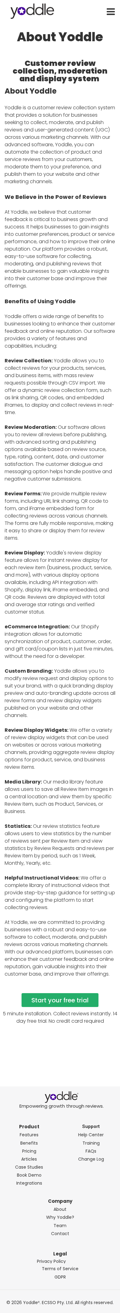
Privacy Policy (51, 1261)
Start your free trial (60, 1000)
